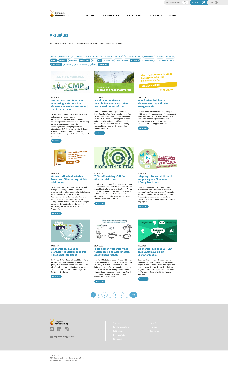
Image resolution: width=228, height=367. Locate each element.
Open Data (118, 57)
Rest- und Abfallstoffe (133, 57)
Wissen (172, 15)
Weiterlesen (56, 141)
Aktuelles (116, 323)
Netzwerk (91, 15)
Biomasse (62, 60)
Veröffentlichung (81, 64)
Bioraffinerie (78, 57)
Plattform (135, 60)
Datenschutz (154, 331)
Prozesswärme (147, 60)
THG (157, 60)
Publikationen (134, 15)
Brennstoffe (84, 60)
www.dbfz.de (72, 360)
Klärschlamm (109, 60)
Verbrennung (56, 64)
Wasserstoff (103, 64)
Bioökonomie (149, 57)
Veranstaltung (166, 60)
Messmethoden (106, 57)
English (211, 2)
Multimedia (170, 57)
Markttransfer (122, 60)
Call (93, 60)
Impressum (154, 327)
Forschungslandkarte (121, 327)
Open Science (155, 15)
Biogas (53, 60)
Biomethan (73, 60)
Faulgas (160, 57)
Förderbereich (118, 339)
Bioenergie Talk (111, 15)
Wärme (93, 64)
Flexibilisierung (92, 57)
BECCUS (53, 57)
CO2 (99, 60)
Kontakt (153, 323)
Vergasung (68, 64)
